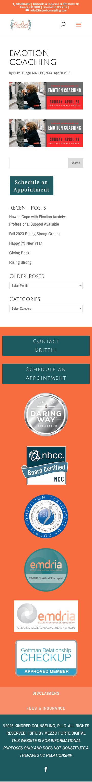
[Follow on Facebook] (46, 769)
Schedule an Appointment (46, 374)
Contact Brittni (46, 346)
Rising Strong (20, 262)
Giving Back (19, 253)
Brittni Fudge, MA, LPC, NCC (32, 73)
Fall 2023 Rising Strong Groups (34, 234)
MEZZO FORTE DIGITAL (65, 733)
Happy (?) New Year (25, 243)
